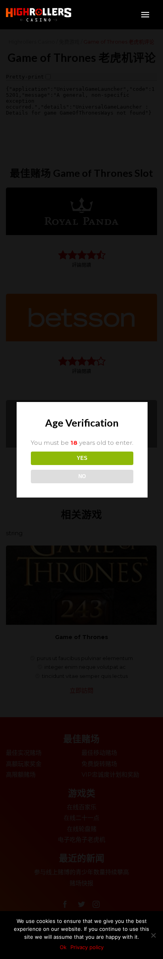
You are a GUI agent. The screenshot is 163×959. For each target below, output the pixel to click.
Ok (63, 947)
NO (82, 476)
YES (82, 458)
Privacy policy (87, 947)
